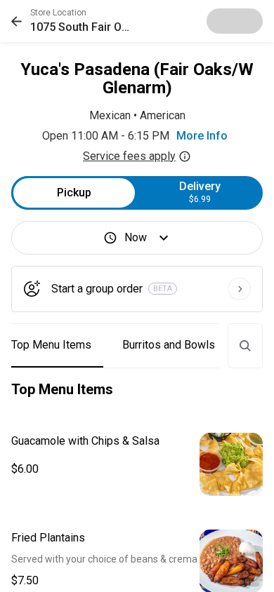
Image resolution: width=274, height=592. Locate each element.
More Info (202, 135)
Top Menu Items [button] (51, 344)
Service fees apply (129, 156)
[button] (74, 21)
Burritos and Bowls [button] (168, 344)
